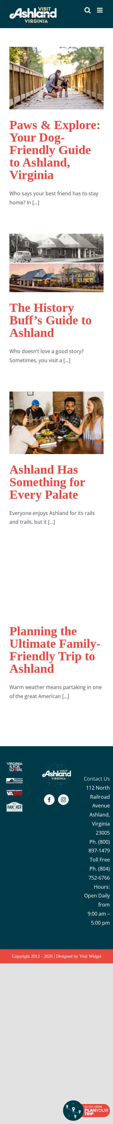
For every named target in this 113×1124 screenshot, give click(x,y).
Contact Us (97, 778)
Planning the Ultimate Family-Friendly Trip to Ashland (54, 650)
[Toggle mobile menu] (100, 10)
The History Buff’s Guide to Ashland (50, 320)
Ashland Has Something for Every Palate (47, 482)
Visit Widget (90, 956)
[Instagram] (63, 799)
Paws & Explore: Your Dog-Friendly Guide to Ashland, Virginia (54, 150)
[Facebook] (49, 799)
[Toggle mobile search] (87, 10)
